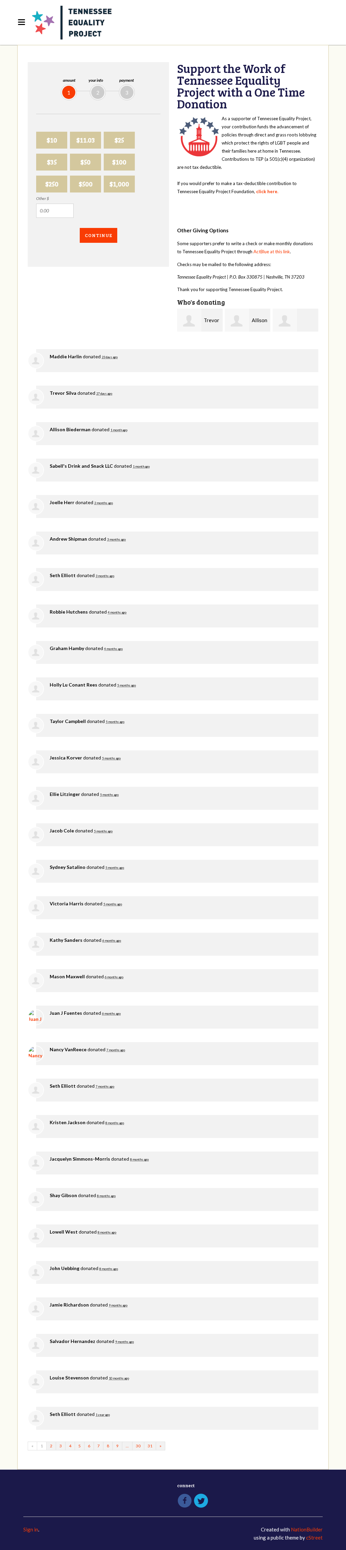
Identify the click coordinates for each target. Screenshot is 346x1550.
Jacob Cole (62, 830)
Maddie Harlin (66, 356)
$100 (119, 162)
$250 (51, 184)
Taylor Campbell (68, 721)
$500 (86, 184)
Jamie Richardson (69, 1305)
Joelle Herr (62, 502)
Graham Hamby (67, 648)
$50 (85, 162)
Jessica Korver (66, 757)
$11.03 (85, 140)
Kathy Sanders (66, 940)
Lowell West (64, 1232)
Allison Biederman (70, 429)
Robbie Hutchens (69, 612)
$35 (52, 162)
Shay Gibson (63, 1195)
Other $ (42, 198)
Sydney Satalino (67, 867)
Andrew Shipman (68, 539)
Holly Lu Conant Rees (73, 685)
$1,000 (119, 184)
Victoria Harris (66, 903)
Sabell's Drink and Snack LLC (81, 466)
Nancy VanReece (68, 1049)
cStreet (314, 1537)
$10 (52, 140)
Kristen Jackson (67, 1122)
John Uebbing (64, 1268)
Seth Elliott (63, 575)
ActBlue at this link (271, 251)
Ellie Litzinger (65, 794)
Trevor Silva (63, 393)
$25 (119, 140)
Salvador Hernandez (72, 1341)
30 (138, 1445)
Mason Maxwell (67, 976)
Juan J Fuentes (66, 1013)
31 (150, 1445)
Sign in (30, 1529)
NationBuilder (307, 1529)
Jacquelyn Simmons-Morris (80, 1159)
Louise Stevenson (69, 1377)
